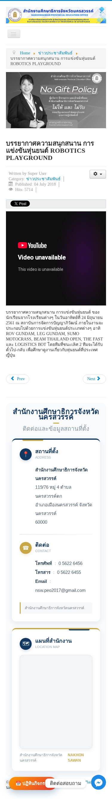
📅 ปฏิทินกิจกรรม (33, 783)
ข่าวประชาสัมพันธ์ (43, 179)
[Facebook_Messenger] (98, 785)
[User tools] (98, 174)
